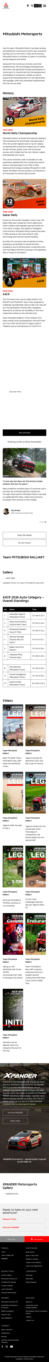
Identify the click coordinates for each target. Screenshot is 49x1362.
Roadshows (5, 1333)
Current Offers (6, 1275)
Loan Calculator (7, 1289)
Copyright (19, 1359)
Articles (4, 1336)
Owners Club (5, 1314)
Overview (29, 1275)
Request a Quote (32, 1259)
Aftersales (29, 1279)
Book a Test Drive (32, 1255)
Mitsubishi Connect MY (9, 1302)
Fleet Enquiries (31, 1282)
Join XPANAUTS (6, 1318)
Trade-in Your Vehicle (33, 1262)
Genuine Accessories (8, 1292)
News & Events (6, 1330)
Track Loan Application (34, 1266)
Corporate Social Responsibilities (32, 1306)
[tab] (24, 432)
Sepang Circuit (12, 1193)
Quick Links (12, 1239)
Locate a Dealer (7, 1286)
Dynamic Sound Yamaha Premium (10, 1341)
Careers (28, 1317)
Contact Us (30, 1320)
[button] (32, 6)
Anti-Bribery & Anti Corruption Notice (36, 1312)
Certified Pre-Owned (8, 1282)
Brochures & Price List (9, 1279)
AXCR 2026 (10, 578)
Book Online (30, 1252)
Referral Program (7, 1311)
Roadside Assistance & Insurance (9, 1306)
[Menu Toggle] (44, 5)
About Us (29, 1302)
